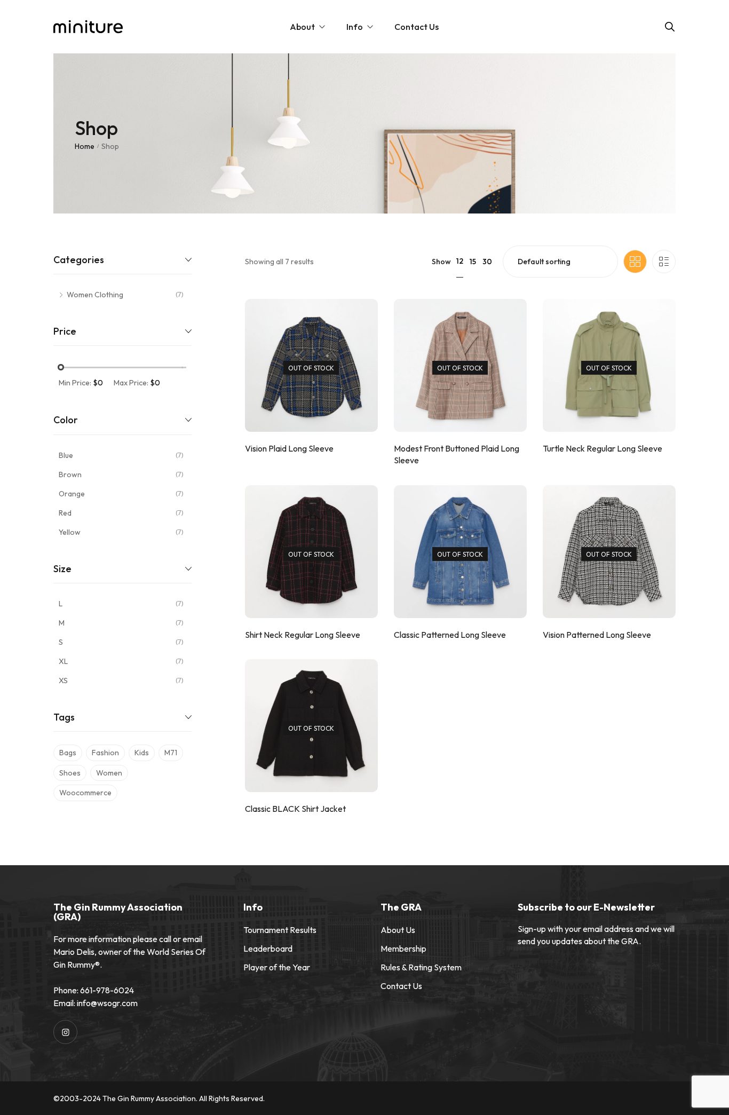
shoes (70, 773)
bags (67, 752)
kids (141, 752)
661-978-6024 (107, 990)
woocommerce (85, 792)
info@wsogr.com (107, 1003)
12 (459, 261)
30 (487, 261)
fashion (105, 752)
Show (441, 261)
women (109, 773)
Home (84, 146)
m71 (170, 752)
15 (473, 261)
